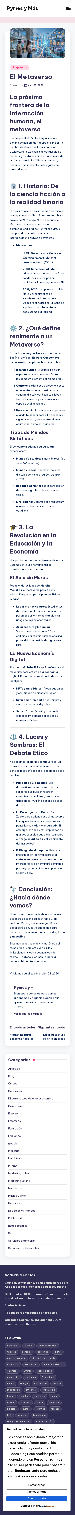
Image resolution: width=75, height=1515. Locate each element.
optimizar (54, 1402)
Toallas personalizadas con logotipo (31, 1312)
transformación (44, 1421)
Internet (13, 1166)
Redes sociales (17, 1225)
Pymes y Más (22, 8)
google (13, 1143)
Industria (14, 1151)
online (40, 1402)
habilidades (40, 1383)
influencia (31, 1390)
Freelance (14, 1136)
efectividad (31, 1364)
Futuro (10, 1383)
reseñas (55, 1409)
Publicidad (15, 1218)
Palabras (11, 1409)
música (11, 1402)
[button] (28, 1013)
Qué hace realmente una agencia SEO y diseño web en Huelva (33, 1322)
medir (54, 1396)
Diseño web (16, 1106)
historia (57, 1383)
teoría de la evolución (18, 1421)
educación (13, 1364)
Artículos (14, 1068)
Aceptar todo (37, 1498)
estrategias (13, 1377)
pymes (26, 1409)
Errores (27, 1371)
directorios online (16, 1358)
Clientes (11, 1352)
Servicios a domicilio (21, 1240)
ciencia (29, 1345)
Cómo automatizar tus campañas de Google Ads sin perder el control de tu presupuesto (36, 1284)
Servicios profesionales (23, 1248)
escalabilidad (44, 1371)
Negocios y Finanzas (21, 1210)
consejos (26, 1352)
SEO (9, 1415)
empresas (12, 1371)
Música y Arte (17, 1195)
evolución (30, 1377)
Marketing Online (19, 1181)
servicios (22, 1415)
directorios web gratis (43, 1358)
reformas (40, 1409)
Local (10, 1396)
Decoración (15, 1091)
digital (57, 1352)
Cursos (12, 1083)
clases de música (48, 1345)
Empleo (13, 1113)
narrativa (25, 1402)
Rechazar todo (37, 1491)
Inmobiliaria (15, 1158)
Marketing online (19, 1173)
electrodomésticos (53, 1364)
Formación (15, 1128)
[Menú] (68, 8)
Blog (11, 1076)
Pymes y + (23, 987)
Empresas (20, 67)
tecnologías (39, 1415)
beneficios (12, 1345)
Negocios (14, 1203)
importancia (13, 1390)
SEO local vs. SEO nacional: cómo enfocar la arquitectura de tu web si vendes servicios (37, 1296)
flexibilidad (48, 1377)
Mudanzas (15, 1188)
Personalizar (36, 1485)
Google (24, 1383)
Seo (10, 1233)
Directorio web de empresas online (30, 1098)
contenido (43, 1352)
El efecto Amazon (17, 1305)
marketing (39, 1396)
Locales (24, 1396)
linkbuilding (49, 1390)
